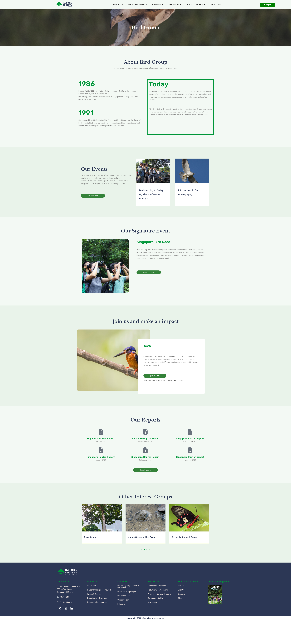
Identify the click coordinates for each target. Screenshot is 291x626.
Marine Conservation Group (142, 537)
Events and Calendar (157, 586)
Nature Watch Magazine (158, 590)
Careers (181, 594)
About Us (116, 5)
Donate (181, 586)
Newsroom (152, 602)
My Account (216, 5)
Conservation (123, 600)
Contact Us (63, 581)
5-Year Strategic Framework (99, 590)
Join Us (181, 590)
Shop (180, 598)
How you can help (195, 5)
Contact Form (177, 380)
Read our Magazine (219, 581)
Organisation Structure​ (97, 598)
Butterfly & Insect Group (184, 537)
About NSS (91, 586)
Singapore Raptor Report (101, 438)
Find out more (148, 272)
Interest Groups (93, 594)
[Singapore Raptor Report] (101, 432)
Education (121, 604)
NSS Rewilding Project (127, 592)
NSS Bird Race (123, 596)
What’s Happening (136, 5)
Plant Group (90, 537)
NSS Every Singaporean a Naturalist (128, 587)
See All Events (93, 195)
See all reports (145, 470)
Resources (174, 5)
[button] (83, 525)
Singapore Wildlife (155, 598)
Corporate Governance (97, 602)
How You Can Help (188, 581)
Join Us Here (155, 376)
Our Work (156, 5)
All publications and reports (159, 594)
